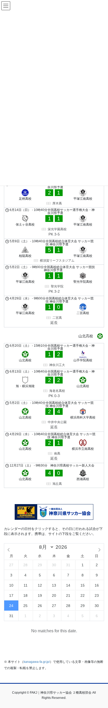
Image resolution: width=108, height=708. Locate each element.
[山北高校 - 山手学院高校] (54, 356)
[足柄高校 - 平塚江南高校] (54, 194)
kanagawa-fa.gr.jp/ (37, 662)
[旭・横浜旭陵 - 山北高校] (54, 384)
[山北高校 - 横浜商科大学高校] (54, 416)
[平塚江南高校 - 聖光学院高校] (54, 280)
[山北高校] (54, 336)
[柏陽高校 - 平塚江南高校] (54, 251)
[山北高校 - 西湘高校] (54, 475)
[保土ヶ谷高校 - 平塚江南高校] (54, 223)
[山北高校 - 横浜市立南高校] (54, 447)
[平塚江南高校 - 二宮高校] (54, 311)
